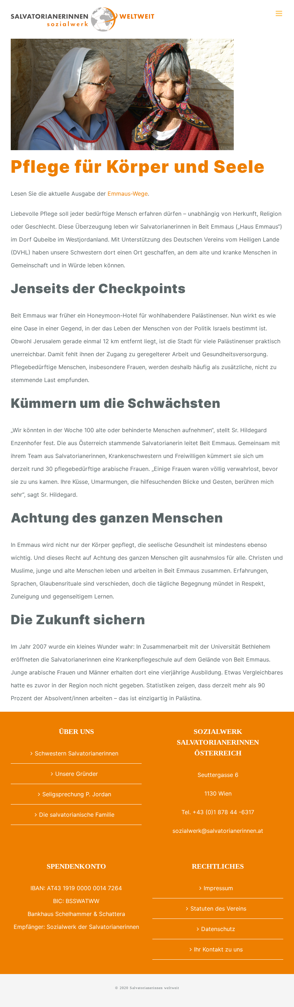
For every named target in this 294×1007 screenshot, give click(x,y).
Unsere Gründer (76, 773)
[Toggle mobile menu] (279, 13)
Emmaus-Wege (128, 193)
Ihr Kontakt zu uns (218, 949)
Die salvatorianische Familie (76, 814)
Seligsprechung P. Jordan (76, 794)
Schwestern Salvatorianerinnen (76, 753)
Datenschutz (218, 928)
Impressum (218, 888)
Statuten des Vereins (218, 908)
